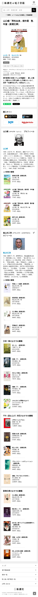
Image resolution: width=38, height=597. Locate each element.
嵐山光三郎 (15, 55)
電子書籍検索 (6, 570)
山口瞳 (5, 55)
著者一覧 (4, 575)
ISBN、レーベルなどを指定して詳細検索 (19, 15)
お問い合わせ (6, 584)
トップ (4, 565)
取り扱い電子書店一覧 (9, 579)
